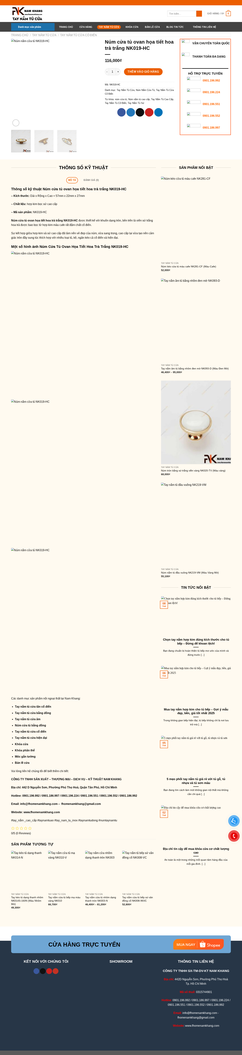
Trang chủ (19, 35)
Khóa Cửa (132, 27)
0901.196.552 (211, 115)
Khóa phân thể (25, 750)
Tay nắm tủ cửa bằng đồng (33, 712)
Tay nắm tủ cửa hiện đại (31, 737)
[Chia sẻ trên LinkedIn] (158, 112)
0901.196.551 (211, 104)
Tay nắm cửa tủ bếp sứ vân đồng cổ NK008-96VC (137, 899)
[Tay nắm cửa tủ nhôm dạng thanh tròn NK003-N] (102, 871)
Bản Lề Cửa (152, 27)
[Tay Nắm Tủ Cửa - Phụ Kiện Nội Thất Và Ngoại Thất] (29, 13)
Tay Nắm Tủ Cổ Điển (115, 103)
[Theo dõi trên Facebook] (36, 971)
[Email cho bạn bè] (140, 112)
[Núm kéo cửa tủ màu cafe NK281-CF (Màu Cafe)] (196, 218)
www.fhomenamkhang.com (42, 812)
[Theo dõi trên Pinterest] (49, 971)
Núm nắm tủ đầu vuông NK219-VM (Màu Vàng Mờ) (190, 572)
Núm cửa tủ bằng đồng (30, 725)
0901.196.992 (211, 80)
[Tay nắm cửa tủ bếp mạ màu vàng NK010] (65, 871)
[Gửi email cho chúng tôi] (43, 971)
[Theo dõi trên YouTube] (55, 971)
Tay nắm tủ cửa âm (27, 719)
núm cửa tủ (121, 99)
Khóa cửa (21, 744)
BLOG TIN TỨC (175, 27)
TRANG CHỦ (66, 27)
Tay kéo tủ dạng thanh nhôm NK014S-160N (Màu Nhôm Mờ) (27, 900)
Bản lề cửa (22, 762)
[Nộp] (199, 14)
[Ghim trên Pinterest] (149, 112)
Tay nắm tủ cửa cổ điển (30, 731)
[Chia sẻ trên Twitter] (130, 112)
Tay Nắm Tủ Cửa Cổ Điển (78, 35)
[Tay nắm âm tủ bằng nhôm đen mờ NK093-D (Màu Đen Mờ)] (196, 320)
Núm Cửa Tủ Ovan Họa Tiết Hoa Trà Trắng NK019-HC (84, 247)
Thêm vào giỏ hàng (143, 71)
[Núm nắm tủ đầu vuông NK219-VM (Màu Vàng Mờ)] (196, 524)
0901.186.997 (211, 127)
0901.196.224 (211, 92)
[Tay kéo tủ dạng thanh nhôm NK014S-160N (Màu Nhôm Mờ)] (28, 871)
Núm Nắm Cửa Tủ (145, 90)
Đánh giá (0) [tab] (91, 180)
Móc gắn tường (25, 756)
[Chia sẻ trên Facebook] (121, 112)
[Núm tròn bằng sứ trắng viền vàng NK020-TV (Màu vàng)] (196, 422)
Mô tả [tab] (72, 180)
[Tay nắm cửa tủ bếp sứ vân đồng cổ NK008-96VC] (139, 871)
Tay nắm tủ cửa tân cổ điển (33, 706)
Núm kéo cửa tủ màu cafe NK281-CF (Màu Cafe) (188, 266)
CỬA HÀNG (85, 27)
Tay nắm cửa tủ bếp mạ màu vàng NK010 (64, 899)
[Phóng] (15, 122)
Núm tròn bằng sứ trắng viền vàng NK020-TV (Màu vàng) (193, 470)
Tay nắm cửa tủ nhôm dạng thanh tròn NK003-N (100, 899)
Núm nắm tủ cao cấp (139, 99)
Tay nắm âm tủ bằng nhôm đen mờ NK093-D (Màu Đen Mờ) (195, 368)
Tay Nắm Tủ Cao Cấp (162, 99)
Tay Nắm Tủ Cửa (109, 27)
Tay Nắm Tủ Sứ (136, 103)
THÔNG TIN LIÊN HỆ (204, 27)
